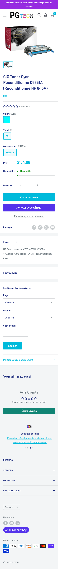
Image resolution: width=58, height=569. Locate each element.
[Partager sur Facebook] (34, 227)
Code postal (9, 325)
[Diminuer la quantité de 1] (20, 185)
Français (9, 507)
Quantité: (8, 185)
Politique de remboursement (18, 359)
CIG (5, 96)
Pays (5, 295)
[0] (52, 15)
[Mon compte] (45, 15)
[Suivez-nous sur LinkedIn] (17, 523)
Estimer (12, 345)
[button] (10, 106)
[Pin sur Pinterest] (40, 227)
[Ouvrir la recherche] (39, 15)
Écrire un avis (29, 410)
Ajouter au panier (29, 197)
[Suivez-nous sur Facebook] (5, 523)
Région (6, 310)
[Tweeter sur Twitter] (46, 227)
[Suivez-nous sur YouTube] (11, 523)
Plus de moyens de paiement (29, 216)
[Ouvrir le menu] (4, 15)
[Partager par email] (52, 227)
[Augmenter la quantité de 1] (37, 185)
